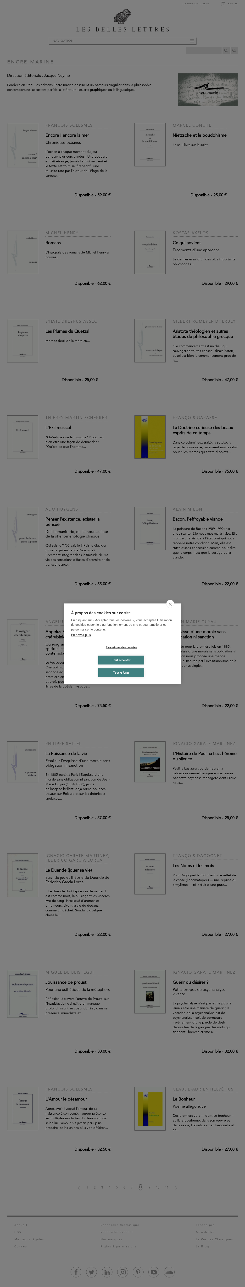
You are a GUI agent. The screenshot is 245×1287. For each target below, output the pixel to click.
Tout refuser (121, 672)
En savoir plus (81, 635)
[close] (170, 604)
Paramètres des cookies (121, 647)
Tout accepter (121, 660)
